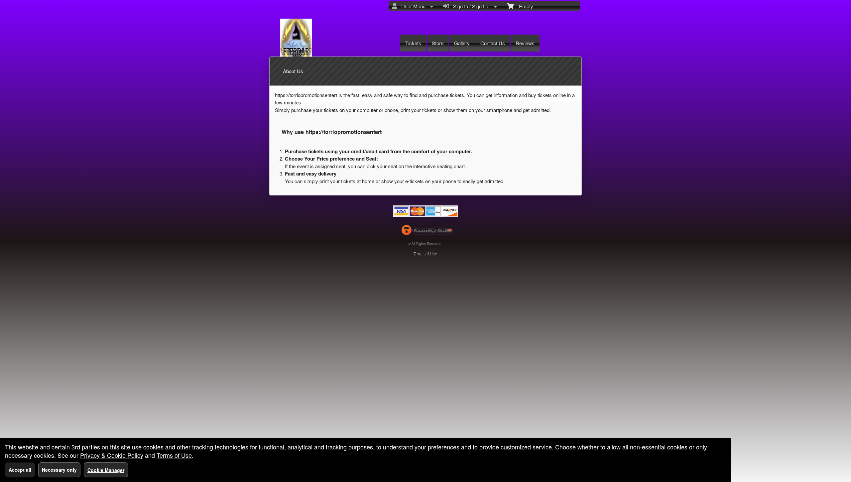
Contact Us (492, 43)
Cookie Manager (105, 470)
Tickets (413, 43)
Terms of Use (425, 253)
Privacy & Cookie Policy (111, 455)
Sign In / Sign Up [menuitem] (470, 6)
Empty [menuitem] (523, 6)
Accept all (20, 469)
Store (437, 43)
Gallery (462, 43)
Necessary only (59, 469)
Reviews (525, 43)
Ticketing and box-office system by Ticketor (426, 231)
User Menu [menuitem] (412, 6)
